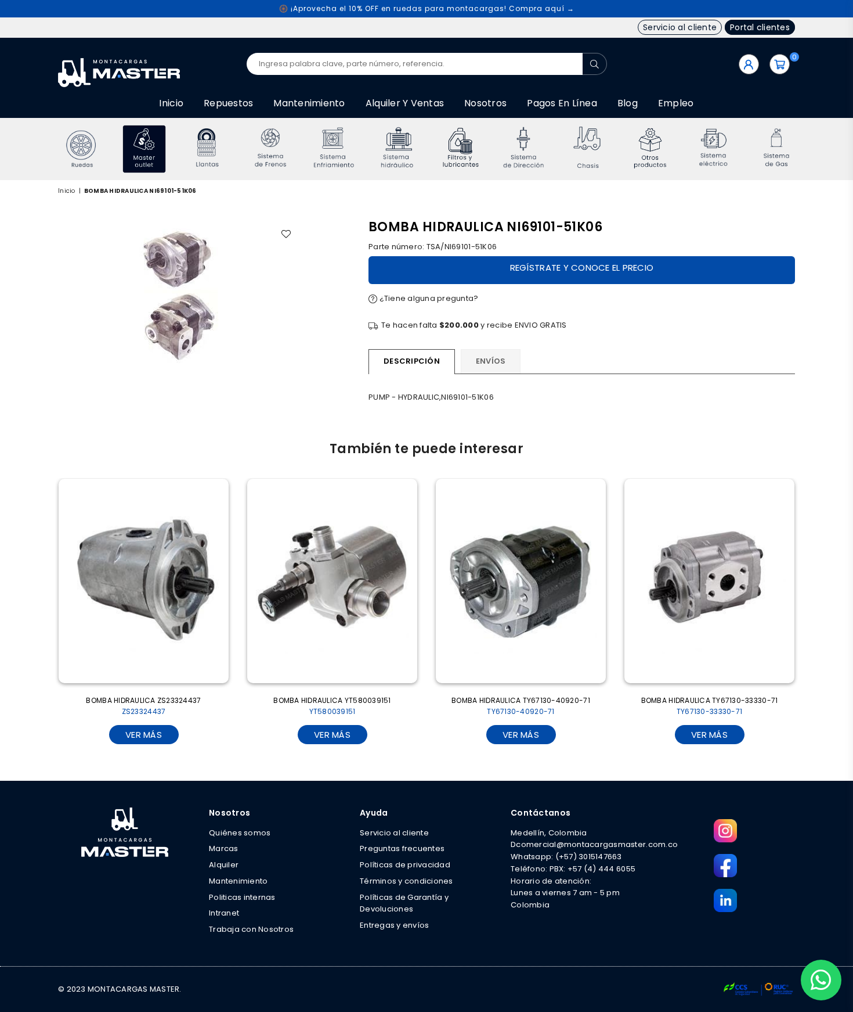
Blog (627, 103)
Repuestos (228, 103)
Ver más (143, 735)
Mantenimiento (309, 103)
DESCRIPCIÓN (412, 361)
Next (811, 149)
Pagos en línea (562, 103)
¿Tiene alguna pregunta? (427, 298)
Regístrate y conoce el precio (582, 267)
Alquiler (223, 864)
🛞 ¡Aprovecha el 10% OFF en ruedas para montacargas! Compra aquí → (426, 8)
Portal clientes (760, 27)
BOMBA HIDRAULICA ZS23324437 (143, 705)
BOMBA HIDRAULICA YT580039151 (332, 705)
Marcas (223, 848)
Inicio (171, 103)
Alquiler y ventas (405, 103)
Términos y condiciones (406, 881)
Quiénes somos (239, 832)
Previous (42, 149)
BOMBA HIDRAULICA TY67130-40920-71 (520, 705)
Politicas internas (242, 897)
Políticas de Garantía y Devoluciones (404, 903)
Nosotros (485, 103)
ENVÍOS (491, 361)
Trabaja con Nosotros (251, 929)
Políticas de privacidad (405, 864)
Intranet (224, 912)
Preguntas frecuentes (402, 848)
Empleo (676, 103)
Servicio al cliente (680, 27)
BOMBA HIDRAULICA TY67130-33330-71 (709, 705)
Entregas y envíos (394, 925)
